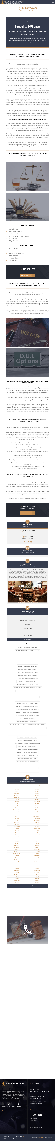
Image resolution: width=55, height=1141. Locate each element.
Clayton (37, 797)
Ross (16, 857)
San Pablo (16, 864)
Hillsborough (37, 820)
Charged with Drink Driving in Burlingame (27, 678)
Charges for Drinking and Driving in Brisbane (27, 712)
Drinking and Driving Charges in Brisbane (27, 768)
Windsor (37, 880)
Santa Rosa (16, 868)
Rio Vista (16, 855)
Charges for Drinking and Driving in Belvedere (27, 700)
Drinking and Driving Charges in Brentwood (27, 764)
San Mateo (37, 862)
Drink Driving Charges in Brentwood (18, 734)
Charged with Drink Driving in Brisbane (27, 675)
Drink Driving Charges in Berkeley (36, 731)
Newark (16, 839)
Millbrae (37, 830)
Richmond (37, 853)
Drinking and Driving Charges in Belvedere (27, 755)
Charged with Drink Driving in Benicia (27, 666)
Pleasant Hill (37, 849)
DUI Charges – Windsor (35, 1098)
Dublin (36, 807)
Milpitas (17, 832)
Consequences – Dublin (36, 1103)
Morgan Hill (37, 835)
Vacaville (16, 878)
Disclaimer (6, 1138)
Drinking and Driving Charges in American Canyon (27, 743)
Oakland (17, 841)
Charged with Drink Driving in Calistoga (27, 681)
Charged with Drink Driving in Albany (27, 647)
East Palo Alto (16, 810)
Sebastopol (37, 870)
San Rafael (37, 864)
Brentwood (16, 793)
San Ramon (16, 866)
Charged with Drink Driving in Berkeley (27, 669)
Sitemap (14, 1138)
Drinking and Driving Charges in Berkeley (27, 761)
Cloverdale (16, 799)
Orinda (16, 843)
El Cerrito (37, 810)
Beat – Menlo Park (34, 1089)
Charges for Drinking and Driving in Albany (27, 684)
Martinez (17, 828)
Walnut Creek (16, 880)
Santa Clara (37, 866)
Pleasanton (16, 851)
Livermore (16, 824)
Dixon (16, 807)
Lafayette (16, 822)
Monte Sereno (37, 832)
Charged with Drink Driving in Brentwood (27, 672)
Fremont (37, 814)
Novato (37, 839)
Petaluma (37, 845)
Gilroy (16, 816)
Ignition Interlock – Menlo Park (38, 1094)
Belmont (17, 789)
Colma (37, 799)
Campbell (16, 797)
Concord (17, 801)
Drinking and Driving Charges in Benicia (27, 758)
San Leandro (17, 862)
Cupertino (37, 803)
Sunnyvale (37, 874)
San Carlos (16, 859)
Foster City (16, 814)
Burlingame (16, 795)
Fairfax (37, 812)
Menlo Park (37, 828)
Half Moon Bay (37, 816)
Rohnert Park (37, 855)
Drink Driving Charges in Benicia (18, 731)
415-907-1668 (29, 8)
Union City (37, 876)
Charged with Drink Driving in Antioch (27, 653)
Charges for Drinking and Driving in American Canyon (27, 687)
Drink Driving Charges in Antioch (18, 724)
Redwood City (16, 853)
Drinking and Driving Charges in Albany (27, 740)
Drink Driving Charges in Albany (27, 718)
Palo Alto (16, 845)
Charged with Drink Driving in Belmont (27, 660)
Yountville (37, 882)
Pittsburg (16, 849)
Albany (16, 785)
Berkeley (37, 791)
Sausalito (40, 482)
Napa (37, 837)
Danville (37, 805)
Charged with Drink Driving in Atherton (27, 657)
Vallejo (37, 878)
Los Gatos (37, 826)
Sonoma (17, 872)
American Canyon (37, 785)
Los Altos (37, 824)
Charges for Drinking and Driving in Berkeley (27, 706)
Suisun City (16, 874)
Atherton (37, 787)
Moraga (16, 835)
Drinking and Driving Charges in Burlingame (27, 771)
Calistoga (37, 795)
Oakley (37, 841)
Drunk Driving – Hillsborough (38, 1101)
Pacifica (37, 843)
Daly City (17, 805)
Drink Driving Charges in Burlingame (27, 737)
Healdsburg (37, 818)
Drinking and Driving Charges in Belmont (27, 752)
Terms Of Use (18, 1136)
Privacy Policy (7, 1136)
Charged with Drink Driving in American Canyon (27, 650)
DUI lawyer (29, 42)
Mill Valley (16, 830)
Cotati (16, 803)
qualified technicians (28, 412)
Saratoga (37, 868)
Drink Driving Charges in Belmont (17, 727)
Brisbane (37, 793)
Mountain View (16, 837)
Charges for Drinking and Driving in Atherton (27, 694)
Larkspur (37, 822)
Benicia (16, 791)
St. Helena (37, 872)
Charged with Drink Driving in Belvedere (27, 663)
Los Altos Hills (16, 826)
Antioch (16, 787)
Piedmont (16, 847)
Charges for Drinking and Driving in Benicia (27, 703)
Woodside (16, 882)
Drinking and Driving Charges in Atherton (27, 749)
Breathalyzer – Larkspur (36, 1086)
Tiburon (16, 876)
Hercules (16, 820)
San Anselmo (37, 857)
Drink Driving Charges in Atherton (36, 724)
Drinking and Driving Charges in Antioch (27, 746)
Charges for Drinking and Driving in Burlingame (27, 715)
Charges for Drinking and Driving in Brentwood (27, 709)
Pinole (36, 847)
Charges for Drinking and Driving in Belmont (27, 697)
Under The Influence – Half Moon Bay (39, 1091)
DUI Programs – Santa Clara (37, 1096)
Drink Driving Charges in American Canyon (27, 721)
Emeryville (16, 812)
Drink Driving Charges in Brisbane (37, 734)
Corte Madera (37, 801)
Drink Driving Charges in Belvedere (36, 727)
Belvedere (37, 789)
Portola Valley (37, 851)
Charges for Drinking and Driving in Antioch (27, 690)
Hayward (17, 818)
